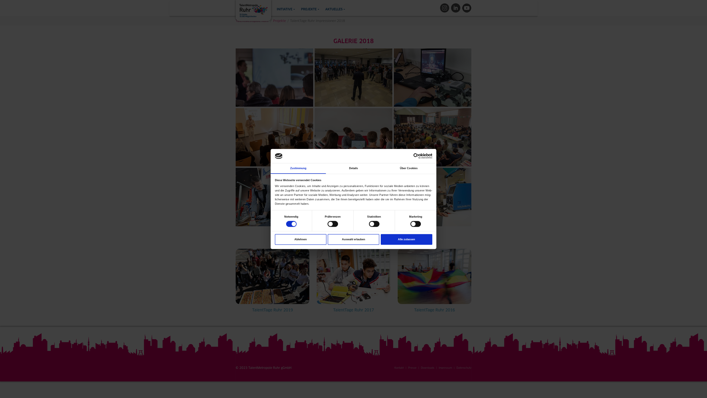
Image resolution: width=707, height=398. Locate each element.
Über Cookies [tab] (409, 168)
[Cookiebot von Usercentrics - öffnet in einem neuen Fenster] (416, 156)
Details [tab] (353, 168)
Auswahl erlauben (353, 239)
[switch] (333, 224)
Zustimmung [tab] (298, 168)
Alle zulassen (406, 239)
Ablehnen (300, 239)
